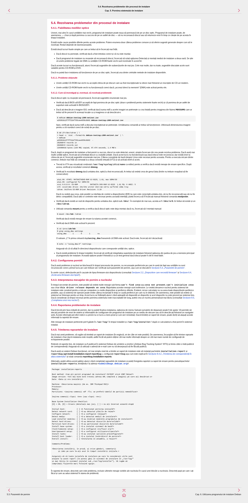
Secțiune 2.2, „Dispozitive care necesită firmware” (154, 272)
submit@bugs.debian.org (113, 364)
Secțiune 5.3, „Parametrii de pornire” (168, 268)
